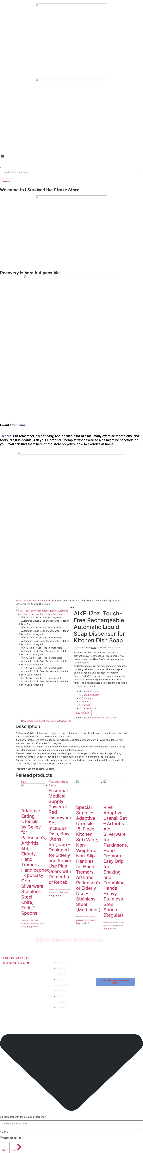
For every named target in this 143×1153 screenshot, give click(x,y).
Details (117, 648)
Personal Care (47, 600)
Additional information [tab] (46, 721)
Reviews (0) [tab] (64, 721)
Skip (4, 1150)
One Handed (30, 600)
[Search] (0, 168)
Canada (86, 705)
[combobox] (71, 172)
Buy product (82, 713)
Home (19, 600)
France (85, 701)
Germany (86, 698)
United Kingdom (90, 694)
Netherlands (88, 708)
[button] (71, 156)
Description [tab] (27, 721)
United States (89, 691)
